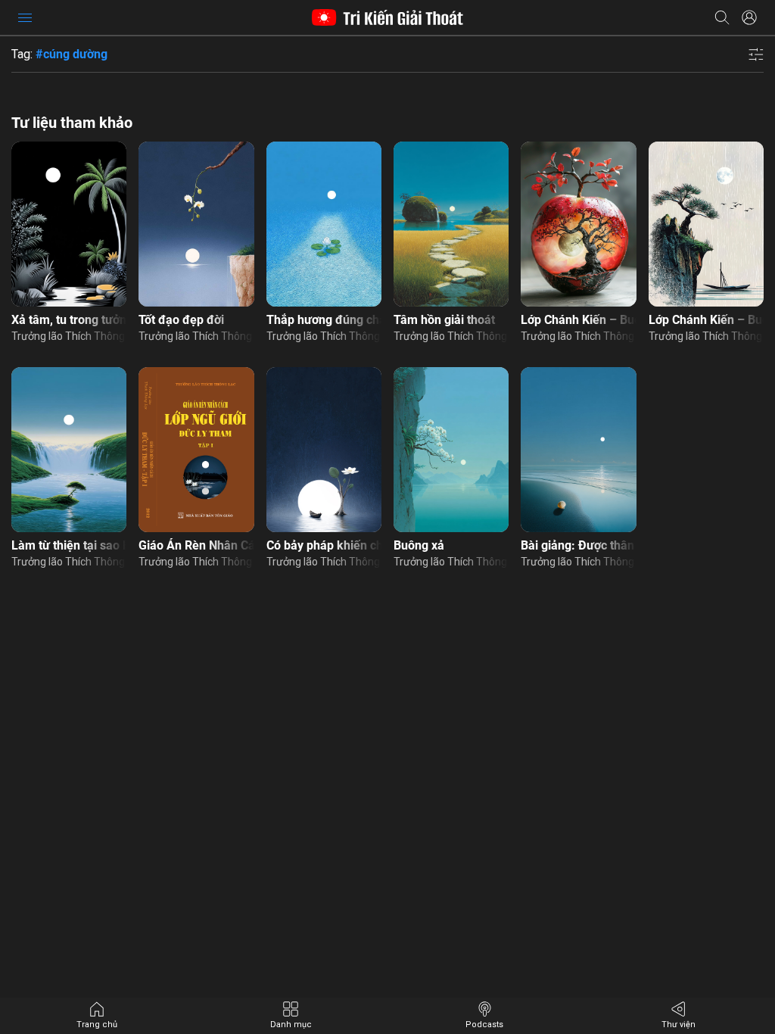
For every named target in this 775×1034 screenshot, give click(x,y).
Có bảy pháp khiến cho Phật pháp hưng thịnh (323, 545)
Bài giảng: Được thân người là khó (578, 545)
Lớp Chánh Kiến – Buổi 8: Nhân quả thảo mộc (578, 320)
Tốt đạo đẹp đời (181, 320)
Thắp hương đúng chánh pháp (323, 320)
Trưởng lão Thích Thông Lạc (68, 336)
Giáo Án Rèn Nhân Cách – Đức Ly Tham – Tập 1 (196, 545)
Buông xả (419, 545)
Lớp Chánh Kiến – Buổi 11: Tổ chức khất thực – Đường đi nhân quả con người (706, 320)
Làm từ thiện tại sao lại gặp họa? (68, 545)
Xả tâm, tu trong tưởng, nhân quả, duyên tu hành (68, 320)
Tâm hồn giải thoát (444, 320)
